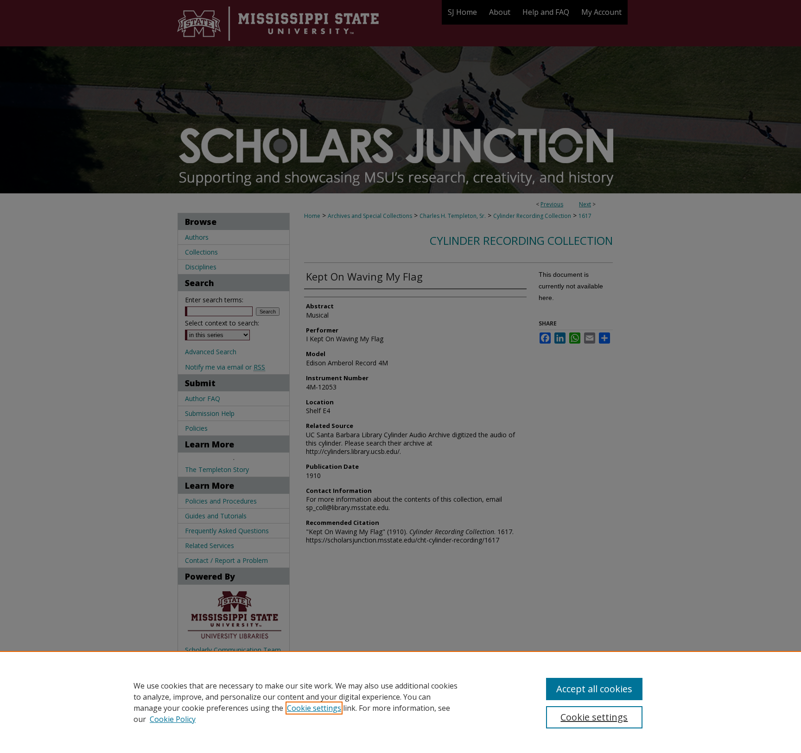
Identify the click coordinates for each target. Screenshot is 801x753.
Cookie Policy (173, 719)
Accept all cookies (594, 689)
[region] (400, 702)
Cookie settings (314, 708)
